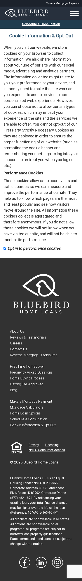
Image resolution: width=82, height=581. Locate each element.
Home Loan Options (25, 413)
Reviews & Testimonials (28, 337)
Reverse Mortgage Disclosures (33, 355)
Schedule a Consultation (41, 24)
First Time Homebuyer (27, 366)
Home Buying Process (27, 378)
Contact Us (18, 349)
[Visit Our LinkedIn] (41, 562)
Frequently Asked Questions (31, 372)
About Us (17, 331)
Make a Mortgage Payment (63, 3)
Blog (13, 390)
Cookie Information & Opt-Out (33, 425)
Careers (16, 343)
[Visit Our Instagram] (57, 562)
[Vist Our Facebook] (24, 562)
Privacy (34, 445)
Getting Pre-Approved (26, 384)
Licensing (52, 445)
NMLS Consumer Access (47, 450)
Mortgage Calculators (26, 407)
